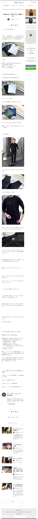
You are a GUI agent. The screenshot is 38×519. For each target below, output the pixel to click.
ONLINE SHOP (30, 5)
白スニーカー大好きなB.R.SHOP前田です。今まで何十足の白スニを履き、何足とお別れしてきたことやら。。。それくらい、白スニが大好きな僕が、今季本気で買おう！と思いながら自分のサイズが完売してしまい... (18, 493)
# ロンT (17, 417)
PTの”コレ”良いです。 (18, 458)
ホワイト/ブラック (9, 98)
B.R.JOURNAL (6, 5)
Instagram (4, 375)
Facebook (4, 383)
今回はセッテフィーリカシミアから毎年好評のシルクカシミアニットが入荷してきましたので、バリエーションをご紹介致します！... (18, 478)
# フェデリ (13, 417)
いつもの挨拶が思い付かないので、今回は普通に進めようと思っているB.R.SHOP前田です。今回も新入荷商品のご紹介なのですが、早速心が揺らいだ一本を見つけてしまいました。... (18, 437)
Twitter (3, 380)
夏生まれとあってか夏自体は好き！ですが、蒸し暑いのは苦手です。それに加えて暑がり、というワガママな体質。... (18, 451)
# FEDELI (9, 417)
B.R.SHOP (12, 19)
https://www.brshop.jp (6, 321)
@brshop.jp (10, 347)
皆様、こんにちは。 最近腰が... (18, 462)
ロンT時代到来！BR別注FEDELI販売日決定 (10, 77)
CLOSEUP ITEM (15, 427)
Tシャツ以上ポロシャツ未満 (18, 445)
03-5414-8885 (31, 53)
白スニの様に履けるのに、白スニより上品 (18, 485)
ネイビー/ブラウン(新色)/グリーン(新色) (13, 122)
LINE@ (3, 386)
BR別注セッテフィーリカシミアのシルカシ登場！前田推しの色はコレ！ (18, 470)
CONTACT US (21, 5)
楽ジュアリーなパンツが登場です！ (18, 429)
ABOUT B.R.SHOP (14, 5)
